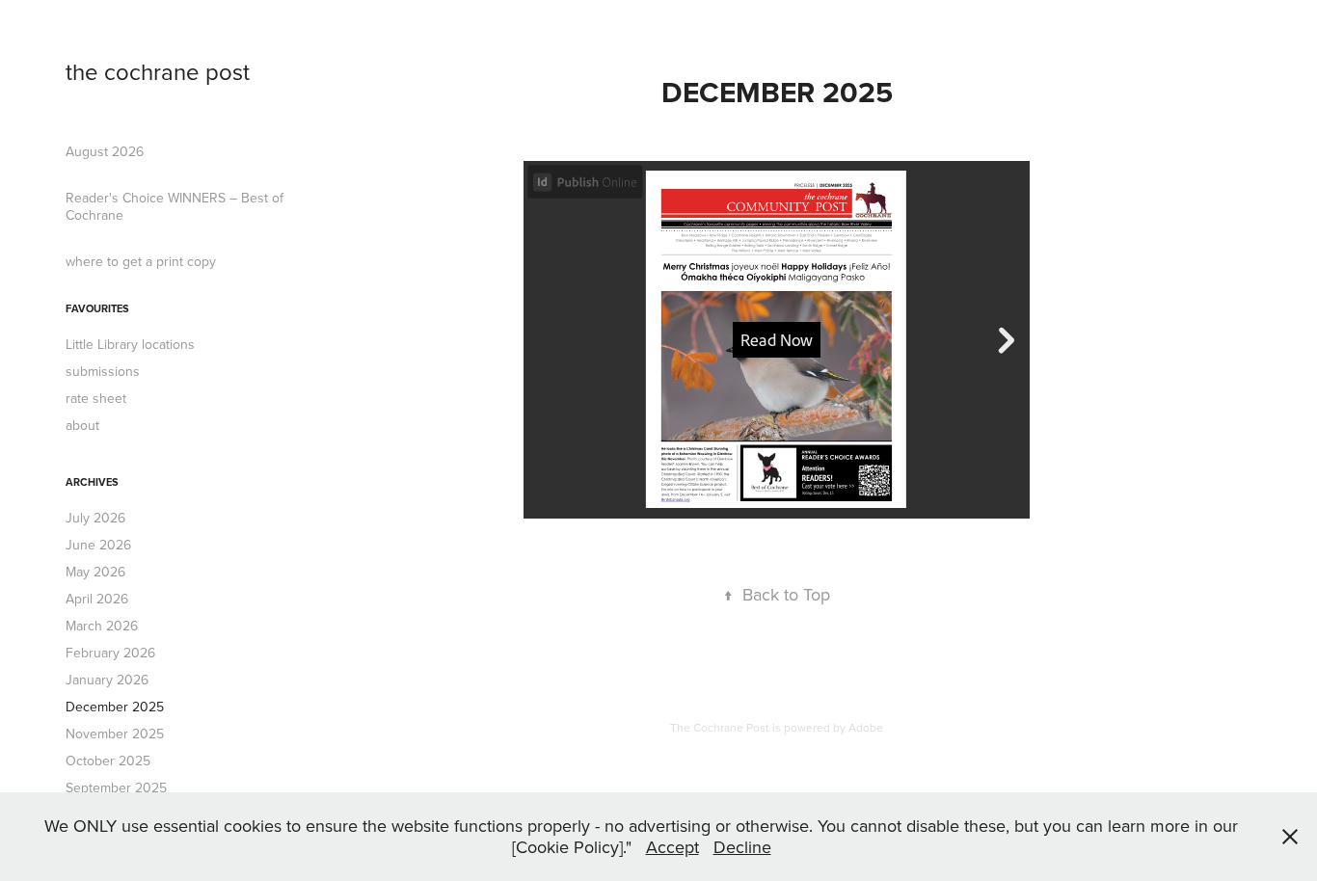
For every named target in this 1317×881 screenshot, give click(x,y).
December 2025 (115, 706)
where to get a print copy (141, 261)
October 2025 (108, 760)
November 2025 (115, 733)
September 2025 (116, 787)
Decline (742, 847)
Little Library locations (130, 344)
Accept (672, 847)
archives (92, 482)
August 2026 (105, 151)
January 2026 (107, 679)
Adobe (865, 727)
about (82, 425)
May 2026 (95, 571)
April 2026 (97, 598)
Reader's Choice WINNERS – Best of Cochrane (174, 206)
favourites (97, 308)
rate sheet (96, 398)
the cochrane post (158, 71)
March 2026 (102, 625)
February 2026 (110, 652)
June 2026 (98, 544)
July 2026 (95, 517)
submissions (103, 371)
